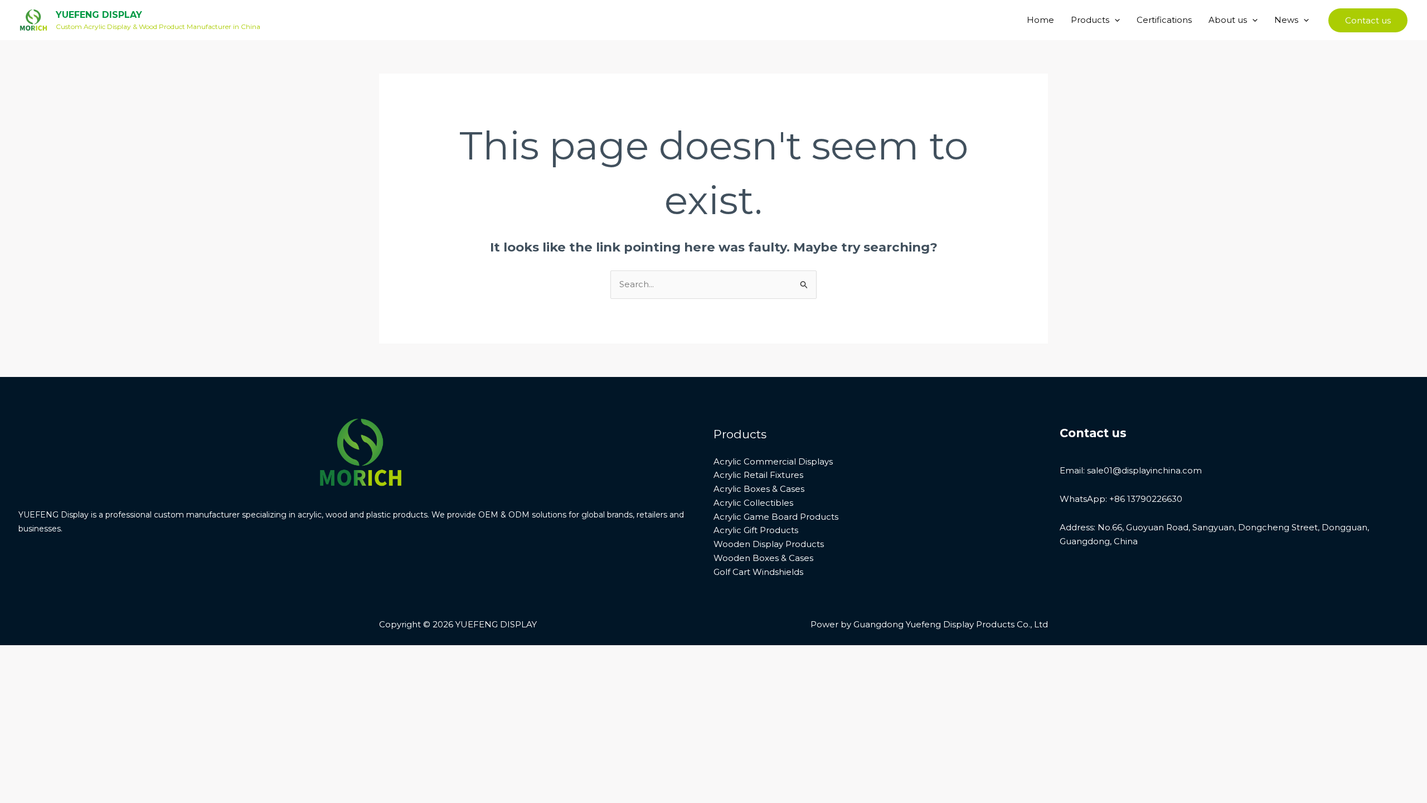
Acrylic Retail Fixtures (758, 475)
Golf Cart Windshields (758, 572)
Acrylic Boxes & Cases (759, 488)
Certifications (1164, 19)
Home (1040, 19)
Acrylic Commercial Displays (773, 461)
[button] (1114, 20)
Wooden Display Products (769, 544)
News (1286, 19)
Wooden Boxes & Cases (763, 558)
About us (1227, 19)
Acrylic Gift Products (756, 530)
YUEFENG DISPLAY (99, 14)
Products (1090, 19)
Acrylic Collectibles (753, 502)
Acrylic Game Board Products (776, 516)
